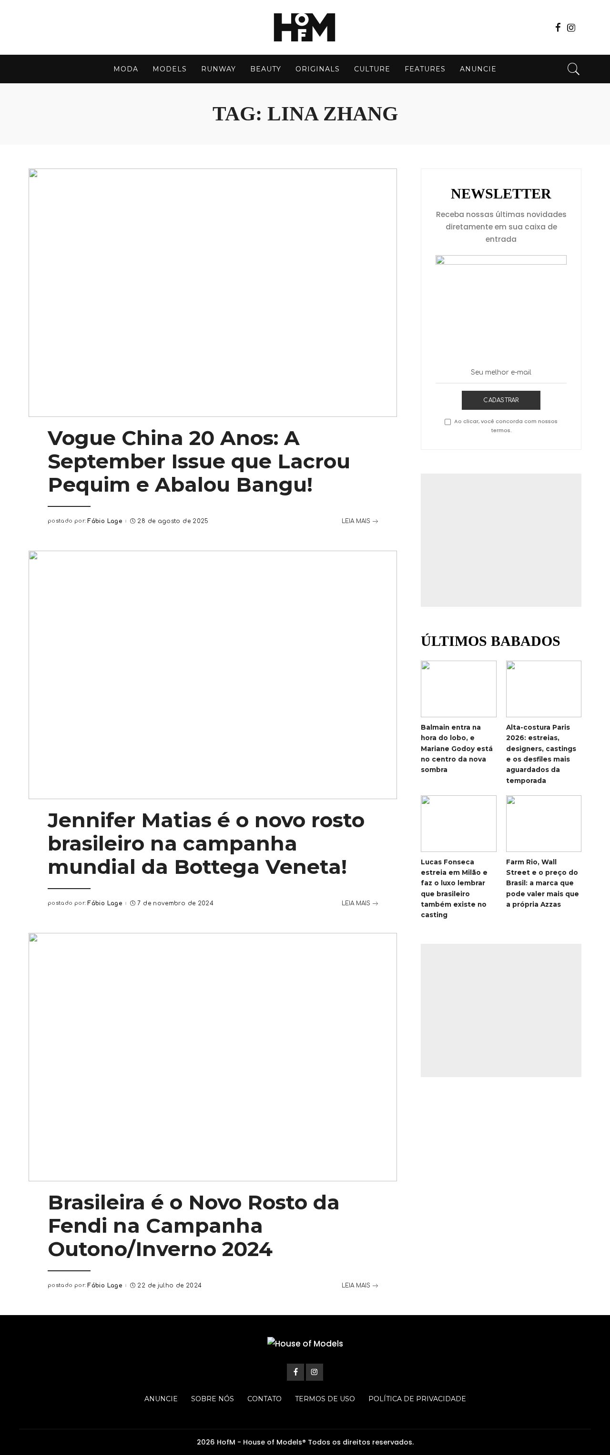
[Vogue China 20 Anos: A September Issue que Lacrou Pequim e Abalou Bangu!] (213, 292)
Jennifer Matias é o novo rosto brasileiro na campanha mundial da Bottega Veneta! (206, 843)
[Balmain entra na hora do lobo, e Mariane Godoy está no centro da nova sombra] (458, 689)
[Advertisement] (501, 540)
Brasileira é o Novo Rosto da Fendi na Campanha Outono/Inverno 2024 (194, 1225)
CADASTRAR (500, 400)
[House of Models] (305, 27)
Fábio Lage (104, 521)
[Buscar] (573, 69)
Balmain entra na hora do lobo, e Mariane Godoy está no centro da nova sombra (457, 748)
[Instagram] (571, 28)
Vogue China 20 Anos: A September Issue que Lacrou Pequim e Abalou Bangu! (199, 461)
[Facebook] (558, 28)
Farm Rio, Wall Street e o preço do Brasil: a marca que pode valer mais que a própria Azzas (542, 883)
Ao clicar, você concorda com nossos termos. (506, 425)
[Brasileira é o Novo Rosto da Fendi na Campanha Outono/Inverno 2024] (213, 1057)
